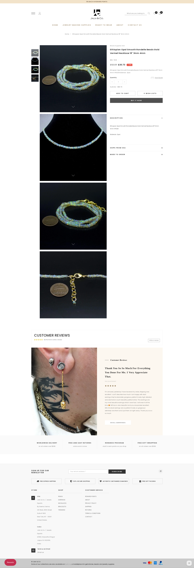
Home (67, 34)
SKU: (111, 60)
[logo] (97, 13)
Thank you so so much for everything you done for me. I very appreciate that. (127, 372)
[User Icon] (40, 13)
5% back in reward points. (97, 2)
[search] (148, 13)
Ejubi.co (68, 564)
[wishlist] (154, 13)
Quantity (113, 77)
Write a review (154, 340)
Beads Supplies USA (117, 46)
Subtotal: (113, 87)
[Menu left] (33, 13)
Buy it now (136, 100)
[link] (35, 52)
